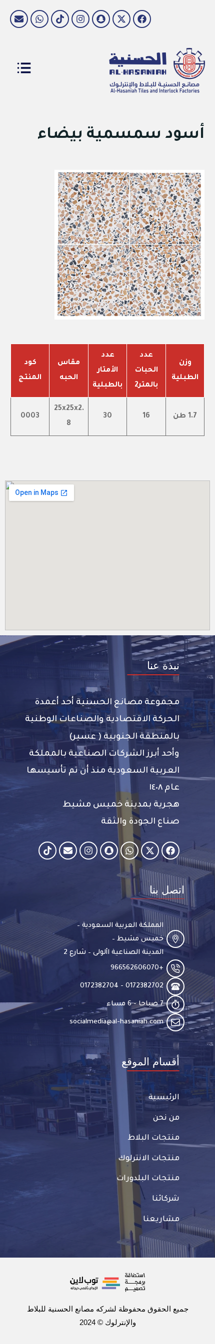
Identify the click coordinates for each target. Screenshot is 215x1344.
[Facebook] (142, 19)
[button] (163, 665)
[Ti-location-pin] (175, 939)
